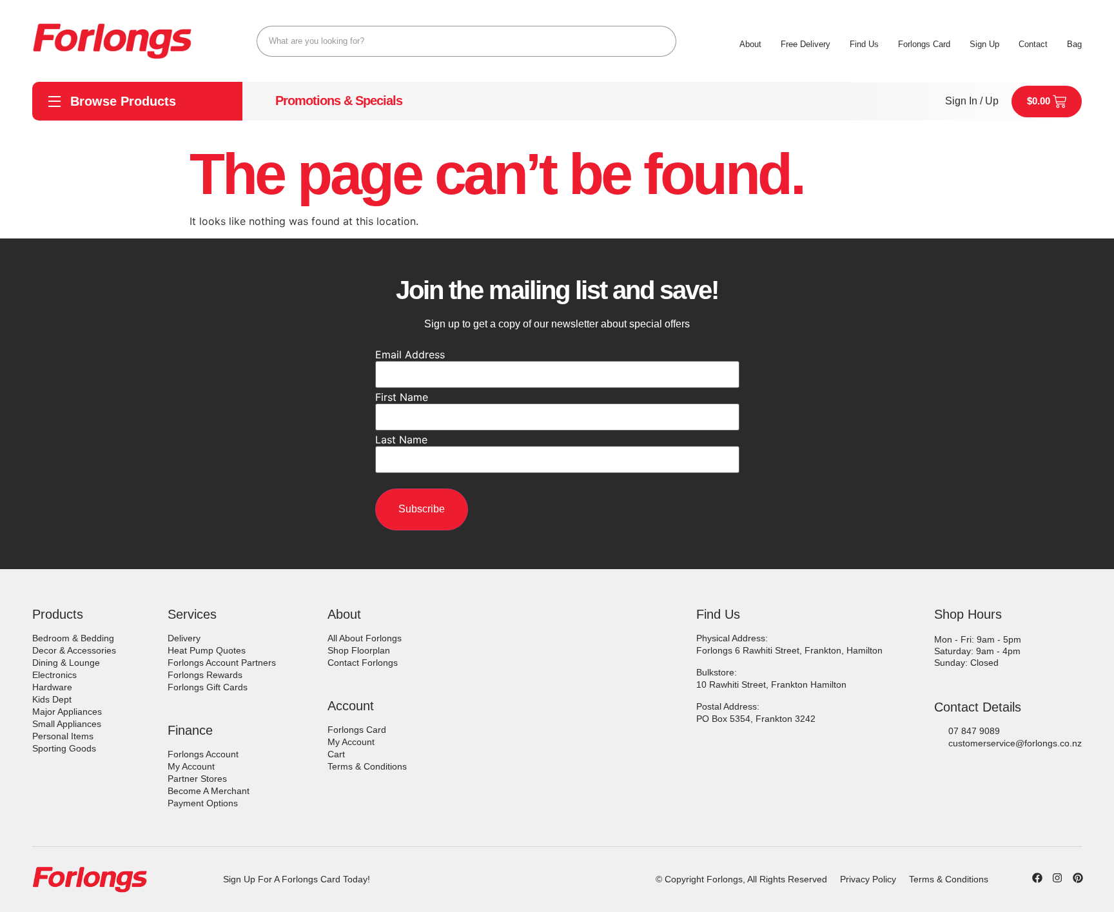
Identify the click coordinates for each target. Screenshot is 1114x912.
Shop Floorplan (358, 650)
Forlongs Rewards (205, 674)
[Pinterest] (1078, 878)
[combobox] (466, 41)
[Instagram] (1057, 878)
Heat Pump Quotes (207, 650)
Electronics (54, 674)
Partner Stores (197, 778)
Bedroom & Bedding (73, 638)
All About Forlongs (364, 638)
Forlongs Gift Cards (208, 687)
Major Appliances (67, 711)
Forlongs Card (356, 729)
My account (191, 766)
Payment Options (203, 803)
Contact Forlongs (362, 662)
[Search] (660, 41)
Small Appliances (66, 723)
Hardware (52, 687)
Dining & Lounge (66, 662)
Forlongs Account (203, 754)
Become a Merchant (208, 790)
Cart (336, 754)
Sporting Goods (64, 748)
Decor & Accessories (74, 650)
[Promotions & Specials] (259, 101)
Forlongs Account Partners (222, 662)
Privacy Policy (868, 879)
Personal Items (62, 736)
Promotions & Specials (338, 100)
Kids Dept (52, 699)
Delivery (184, 638)
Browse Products (123, 101)
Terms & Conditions (367, 766)
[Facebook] (1037, 878)
